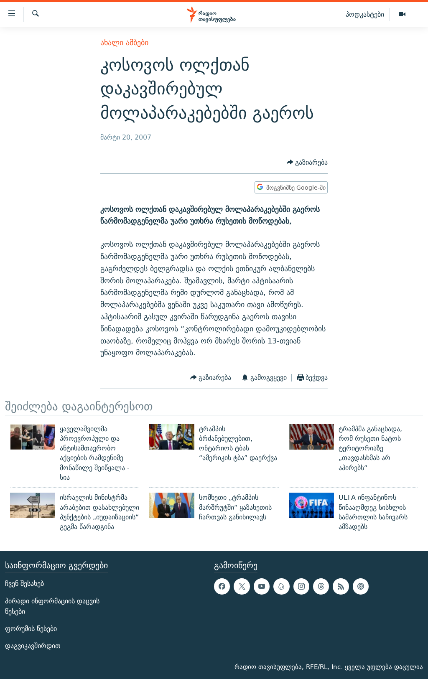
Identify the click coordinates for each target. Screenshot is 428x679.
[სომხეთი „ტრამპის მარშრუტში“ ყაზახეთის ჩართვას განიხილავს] (171, 505)
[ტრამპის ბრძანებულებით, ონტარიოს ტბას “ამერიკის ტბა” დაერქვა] (171, 437)
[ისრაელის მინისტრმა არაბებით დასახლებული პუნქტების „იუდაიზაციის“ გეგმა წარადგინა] (32, 505)
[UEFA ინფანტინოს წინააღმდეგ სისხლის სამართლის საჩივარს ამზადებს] (311, 505)
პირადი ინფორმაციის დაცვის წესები (52, 605)
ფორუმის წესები (31, 628)
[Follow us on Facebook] (222, 586)
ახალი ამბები (124, 42)
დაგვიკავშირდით (33, 646)
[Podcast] (361, 586)
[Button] (307, 162)
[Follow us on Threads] (321, 586)
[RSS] (341, 586)
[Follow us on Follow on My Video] (281, 586)
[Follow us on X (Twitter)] (242, 586)
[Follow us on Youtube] (262, 586)
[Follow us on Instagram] (301, 586)
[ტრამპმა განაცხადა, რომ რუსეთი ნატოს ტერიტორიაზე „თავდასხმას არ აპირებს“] (311, 437)
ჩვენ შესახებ (24, 583)
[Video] (402, 14)
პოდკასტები (365, 14)
